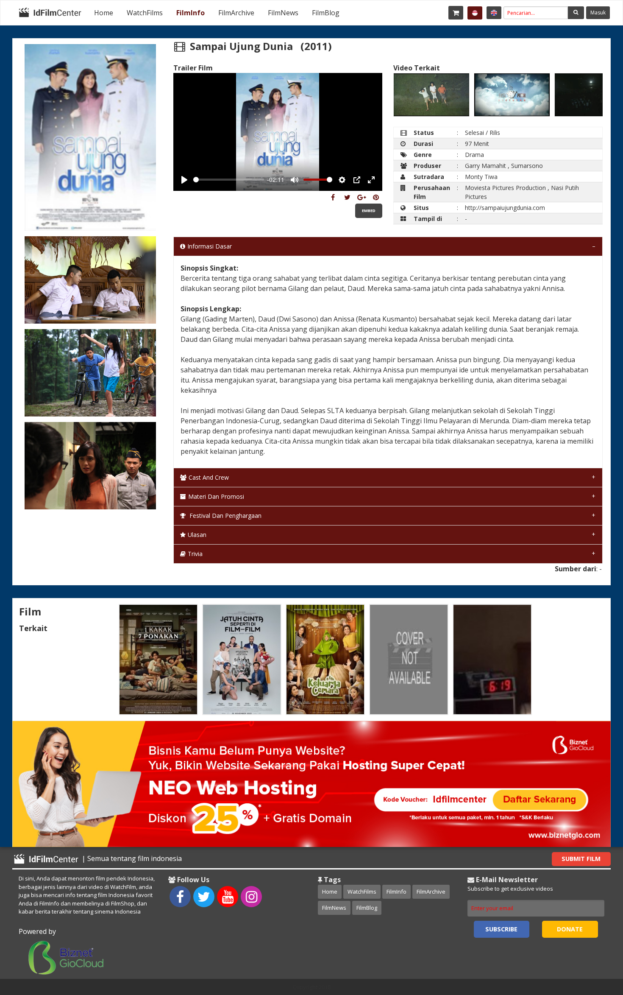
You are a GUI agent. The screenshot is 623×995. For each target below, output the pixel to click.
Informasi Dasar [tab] (209, 246)
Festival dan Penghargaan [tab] (224, 515)
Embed (368, 210)
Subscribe (501, 929)
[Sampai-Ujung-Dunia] (333, 197)
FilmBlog (325, 12)
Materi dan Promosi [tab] (216, 496)
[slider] (228, 180)
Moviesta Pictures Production (505, 188)
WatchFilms (145, 12)
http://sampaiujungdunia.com (505, 208)
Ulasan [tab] (197, 535)
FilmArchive (236, 12)
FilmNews (283, 12)
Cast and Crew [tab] (209, 477)
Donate (570, 929)
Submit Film (581, 859)
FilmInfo (190, 12)
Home (103, 12)
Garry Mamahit (485, 166)
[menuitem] (103, 13)
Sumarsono (527, 166)
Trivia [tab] (195, 554)
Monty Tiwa (481, 177)
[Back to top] (595, 942)
